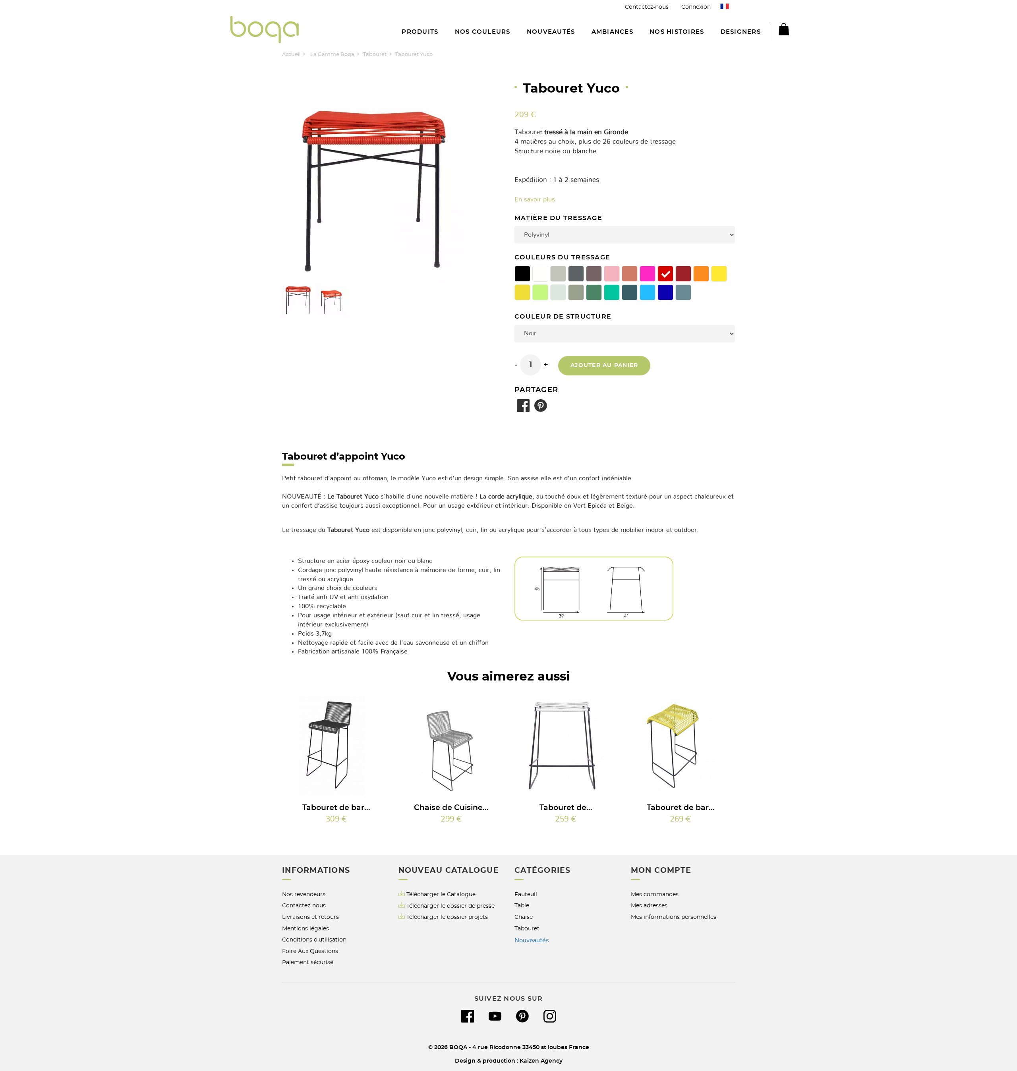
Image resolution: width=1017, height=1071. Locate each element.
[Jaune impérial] (719, 274)
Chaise (523, 917)
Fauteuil (525, 894)
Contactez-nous (647, 7)
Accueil (291, 54)
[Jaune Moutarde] (522, 292)
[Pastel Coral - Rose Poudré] (612, 274)
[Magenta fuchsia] (647, 274)
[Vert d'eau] (558, 292)
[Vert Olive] (576, 292)
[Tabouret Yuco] (298, 301)
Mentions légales (305, 929)
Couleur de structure (563, 317)
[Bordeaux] (683, 274)
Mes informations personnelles (673, 917)
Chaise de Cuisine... (451, 808)
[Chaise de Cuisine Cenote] (451, 746)
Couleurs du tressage (563, 258)
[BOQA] (264, 30)
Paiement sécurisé (307, 962)
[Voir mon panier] (779, 30)
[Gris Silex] (558, 274)
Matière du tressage (559, 218)
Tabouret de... (565, 808)
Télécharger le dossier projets (447, 917)
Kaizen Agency (541, 1061)
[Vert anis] (540, 292)
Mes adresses (649, 906)
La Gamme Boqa (332, 54)
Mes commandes (655, 894)
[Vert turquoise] (612, 292)
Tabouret (375, 54)
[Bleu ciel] (647, 292)
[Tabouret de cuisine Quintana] (566, 746)
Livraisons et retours (310, 917)
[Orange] (701, 274)
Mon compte (661, 870)
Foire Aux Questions (310, 951)
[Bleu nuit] (665, 292)
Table (521, 906)
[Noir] (522, 274)
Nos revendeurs (303, 894)
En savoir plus (534, 199)
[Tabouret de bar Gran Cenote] (336, 746)
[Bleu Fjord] (683, 292)
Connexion (696, 7)
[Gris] (576, 274)
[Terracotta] (630, 274)
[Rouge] (665, 274)
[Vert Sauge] (594, 292)
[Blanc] (540, 274)
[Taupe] (594, 274)
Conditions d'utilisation (314, 940)
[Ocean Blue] (630, 292)
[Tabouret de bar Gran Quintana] (680, 746)
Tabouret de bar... (336, 808)
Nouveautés (531, 940)
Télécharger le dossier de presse (450, 906)
